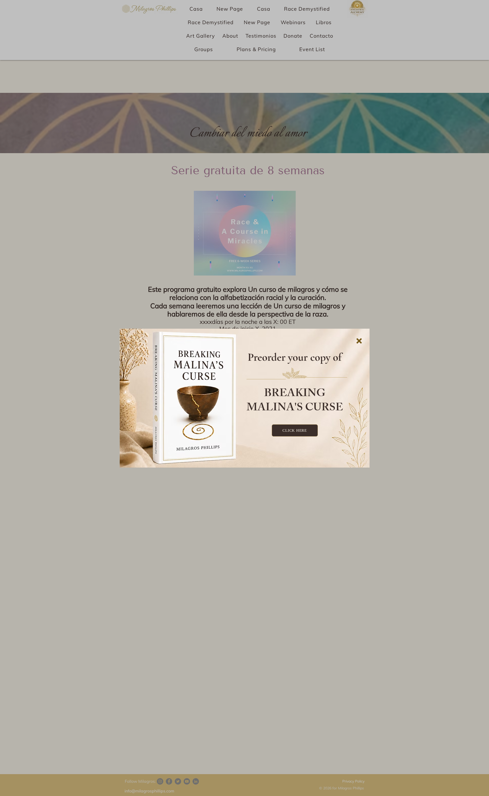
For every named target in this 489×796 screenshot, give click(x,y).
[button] (359, 341)
